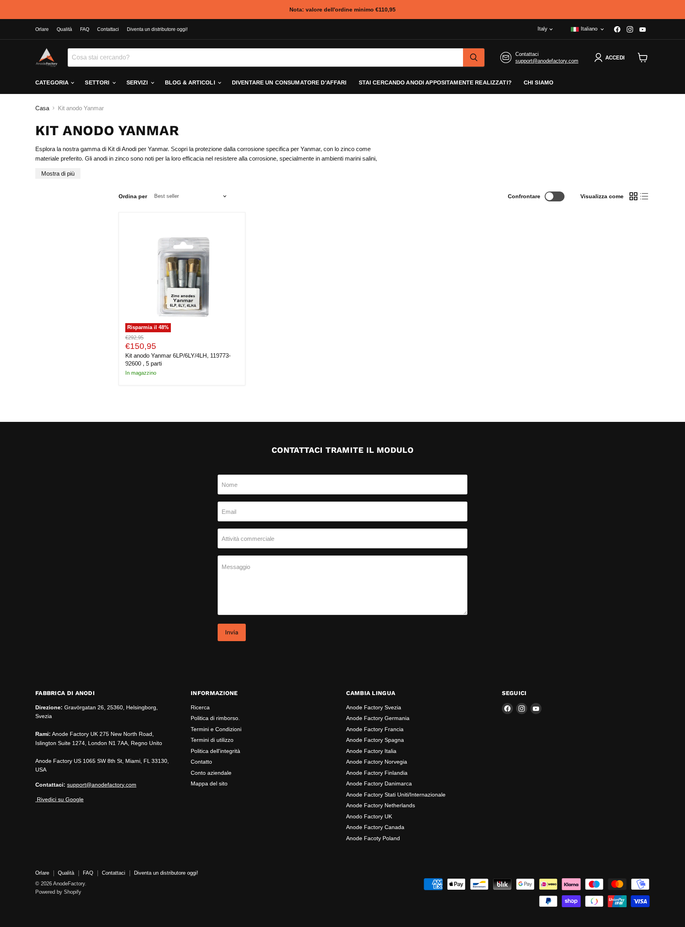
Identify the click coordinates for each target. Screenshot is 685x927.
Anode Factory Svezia (373, 707)
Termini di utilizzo (212, 740)
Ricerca (200, 707)
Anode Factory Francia (375, 729)
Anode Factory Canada (375, 827)
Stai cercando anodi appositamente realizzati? (435, 82)
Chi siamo (538, 82)
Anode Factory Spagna (375, 740)
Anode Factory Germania (377, 718)
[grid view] (633, 196)
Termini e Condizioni (216, 729)
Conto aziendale (211, 773)
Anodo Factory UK (369, 816)
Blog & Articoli (191, 82)
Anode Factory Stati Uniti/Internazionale (396, 794)
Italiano (589, 29)
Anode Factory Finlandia (377, 773)
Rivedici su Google (59, 799)
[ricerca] (473, 57)
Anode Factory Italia (371, 751)
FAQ (84, 29)
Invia (231, 632)
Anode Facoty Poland (373, 838)
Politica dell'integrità (215, 751)
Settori (98, 82)
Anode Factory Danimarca (379, 783)
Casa (42, 108)
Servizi (138, 82)
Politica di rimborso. (215, 718)
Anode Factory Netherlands (380, 805)
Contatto (201, 761)
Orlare (42, 29)
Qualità (64, 29)
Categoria (52, 82)
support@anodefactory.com (546, 61)
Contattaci (108, 29)
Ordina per (133, 196)
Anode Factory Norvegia (376, 761)
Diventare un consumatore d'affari (289, 82)
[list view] (644, 196)
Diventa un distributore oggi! (157, 29)
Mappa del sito (209, 783)
